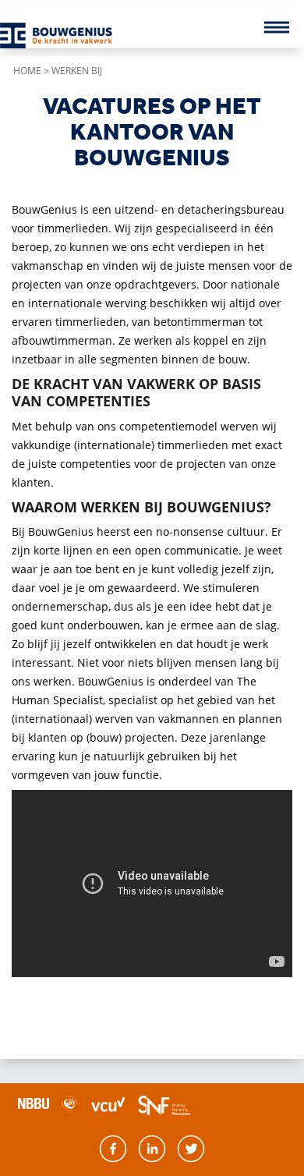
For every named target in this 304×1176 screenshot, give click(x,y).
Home (27, 70)
